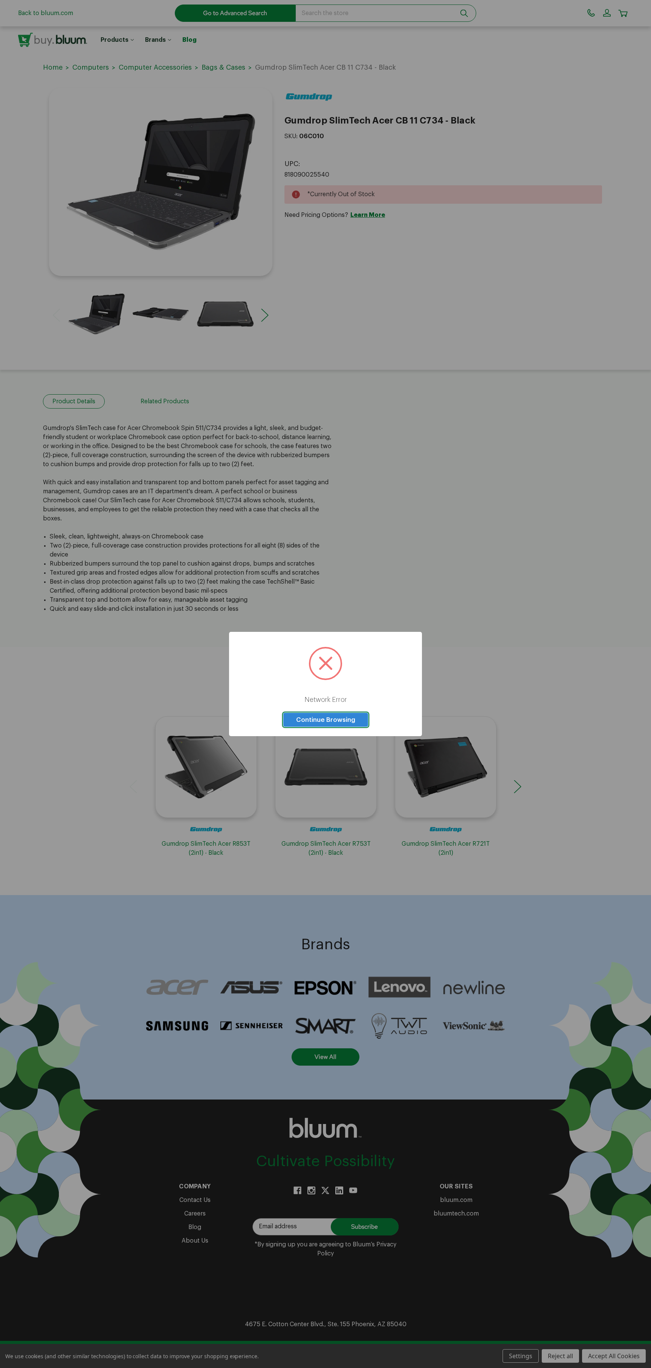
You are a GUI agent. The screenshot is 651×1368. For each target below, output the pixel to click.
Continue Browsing (325, 720)
